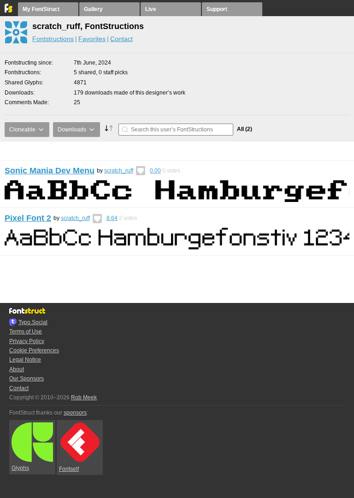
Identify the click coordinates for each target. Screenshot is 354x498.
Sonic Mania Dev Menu (49, 170)
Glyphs (20, 468)
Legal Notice (25, 359)
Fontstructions (53, 38)
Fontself (69, 469)
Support (216, 9)
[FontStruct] (9, 10)
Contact (121, 38)
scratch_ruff (118, 170)
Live (150, 9)
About (16, 369)
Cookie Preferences (34, 350)
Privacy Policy (26, 341)
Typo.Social (32, 322)
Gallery (93, 9)
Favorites (92, 38)
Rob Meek (84, 397)
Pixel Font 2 (28, 218)
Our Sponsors (26, 378)
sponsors (75, 412)
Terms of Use (25, 331)
